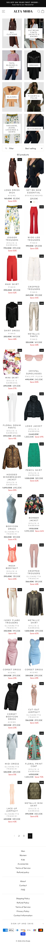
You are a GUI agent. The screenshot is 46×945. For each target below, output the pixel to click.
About (23, 881)
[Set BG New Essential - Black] (31, 202)
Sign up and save (22, 924)
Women (23, 855)
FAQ (23, 889)
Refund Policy (23, 902)
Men (23, 851)
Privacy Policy (23, 911)
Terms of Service (23, 868)
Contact (23, 885)
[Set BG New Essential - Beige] (34, 202)
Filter (11, 148)
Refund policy (23, 872)
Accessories (23, 864)
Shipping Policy (23, 898)
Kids (23, 859)
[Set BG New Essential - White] (37, 202)
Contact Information (23, 915)
